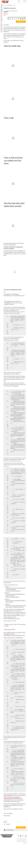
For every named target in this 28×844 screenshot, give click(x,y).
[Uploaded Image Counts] (21, 19)
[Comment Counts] (16, 19)
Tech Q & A (1, 27)
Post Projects (1, 9)
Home (5, 5)
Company (1, 20)
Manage (1, 18)
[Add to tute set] (8, 19)
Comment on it (21, 21)
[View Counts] (25, 19)
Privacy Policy (20, 838)
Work (1, 14)
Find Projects (1, 16)
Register (24, 1)
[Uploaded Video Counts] (23, 19)
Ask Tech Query (1, 29)
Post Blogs (1, 31)
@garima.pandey (6, 14)
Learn (1, 23)
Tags (5, 821)
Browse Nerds (1, 11)
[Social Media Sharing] (18, 19)
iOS (14, 5)
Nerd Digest (9, 5)
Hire (1, 7)
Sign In (19, 1)
